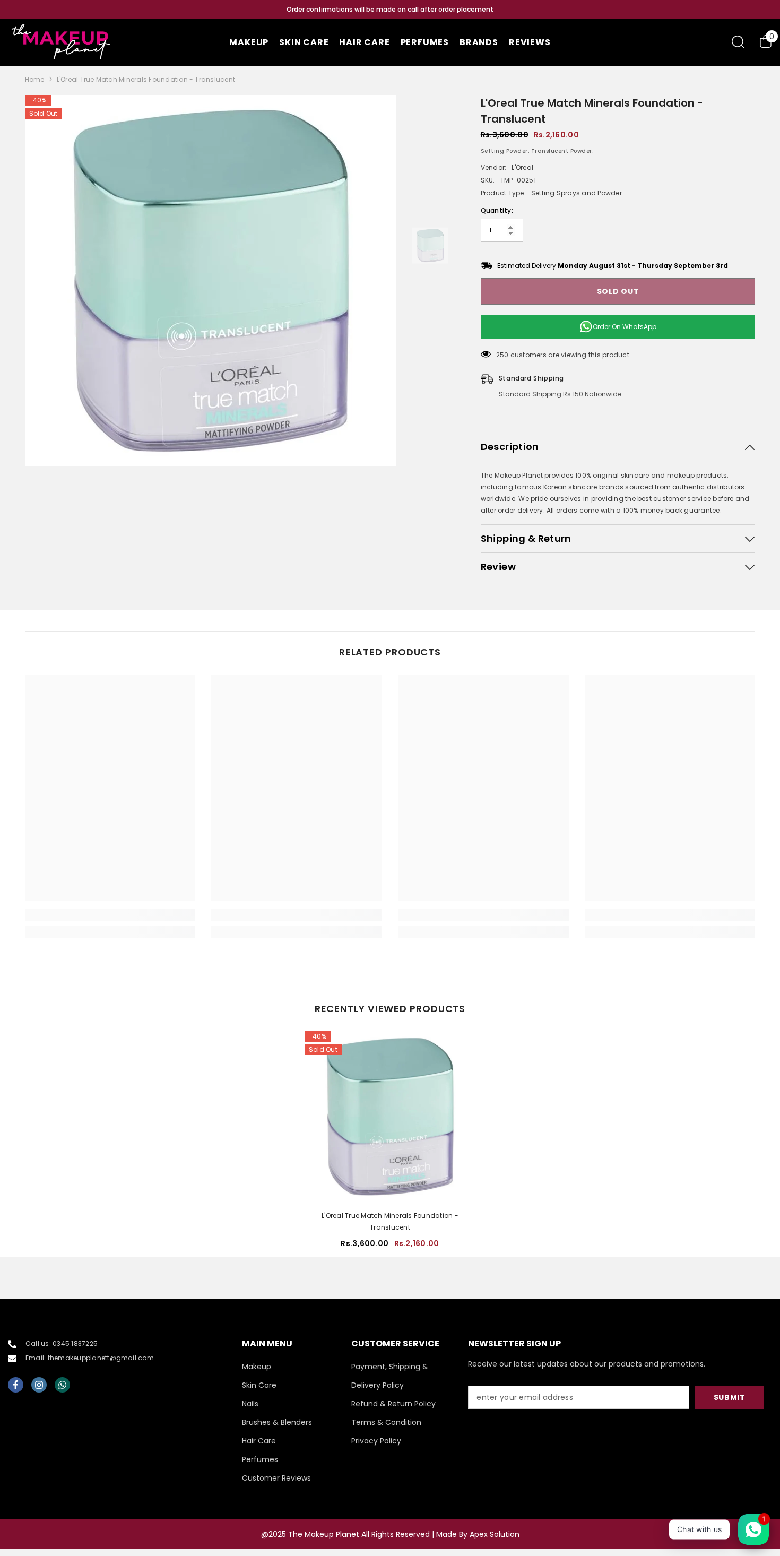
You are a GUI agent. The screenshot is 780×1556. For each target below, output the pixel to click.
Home (35, 79)
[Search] (738, 41)
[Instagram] (39, 1385)
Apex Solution (494, 1534)
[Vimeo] (62, 1385)
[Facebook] (15, 1385)
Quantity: (497, 210)
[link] (110, 915)
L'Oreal (522, 167)
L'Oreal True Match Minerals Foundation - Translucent (390, 1221)
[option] (390, 9)
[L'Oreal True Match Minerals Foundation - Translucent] (390, 1116)
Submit (730, 1397)
